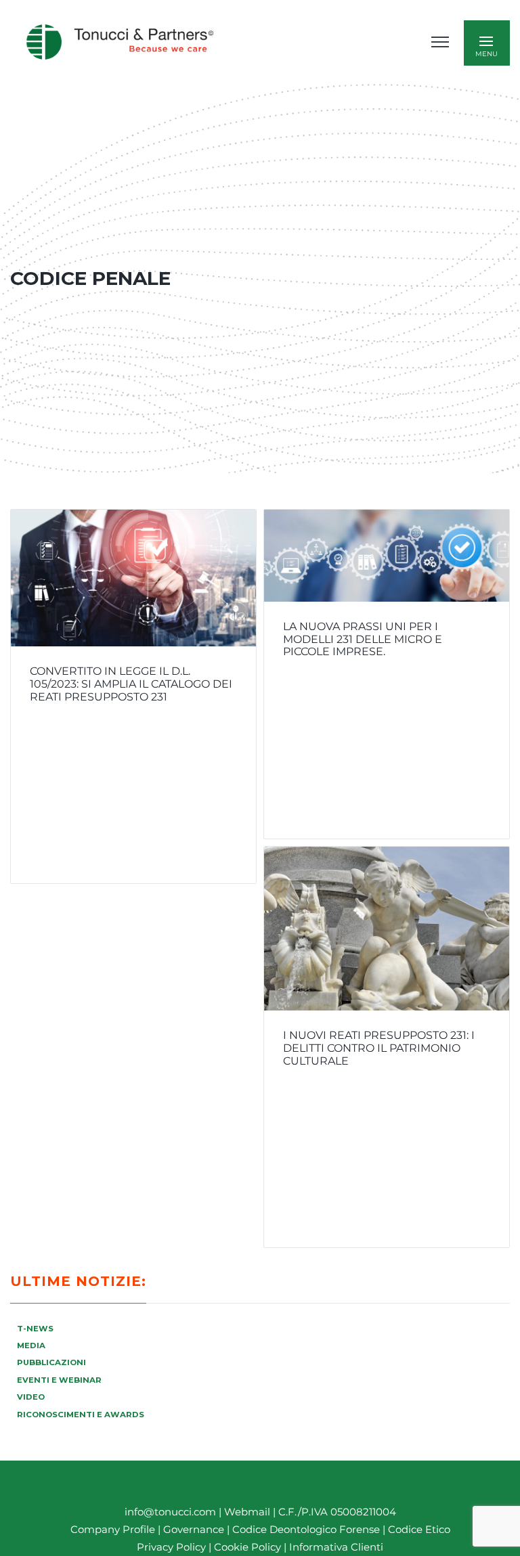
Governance (195, 1529)
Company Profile (112, 1529)
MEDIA (31, 1345)
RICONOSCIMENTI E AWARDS (80, 1414)
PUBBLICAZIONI (51, 1362)
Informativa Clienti (334, 1546)
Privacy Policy (171, 1546)
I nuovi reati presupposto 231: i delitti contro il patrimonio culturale (379, 1048)
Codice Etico (419, 1529)
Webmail (247, 1511)
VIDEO (31, 1397)
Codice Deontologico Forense (307, 1529)
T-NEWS (35, 1328)
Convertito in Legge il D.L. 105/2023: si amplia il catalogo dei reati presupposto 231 (131, 684)
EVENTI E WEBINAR (59, 1380)
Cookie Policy (247, 1546)
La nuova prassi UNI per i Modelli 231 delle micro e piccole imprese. (362, 639)
